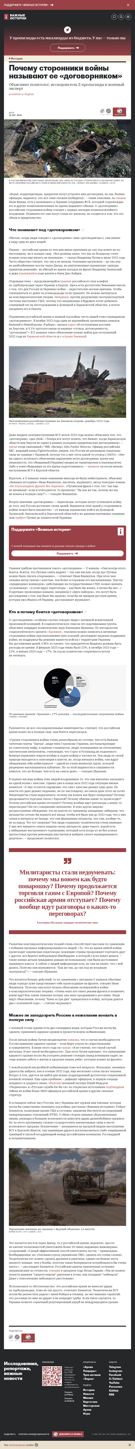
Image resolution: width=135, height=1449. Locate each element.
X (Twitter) (115, 1378)
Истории (17, 58)
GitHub (113, 1390)
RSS (111, 1394)
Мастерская (91, 1405)
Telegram (115, 1367)
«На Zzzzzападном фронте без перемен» (36, 486)
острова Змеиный (74, 336)
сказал (65, 1047)
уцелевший (27, 273)
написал (93, 466)
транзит (65, 281)
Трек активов (92, 1374)
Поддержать (66, 47)
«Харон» (88, 1378)
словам (121, 198)
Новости (88, 1393)
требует (20, 517)
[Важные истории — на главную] (15, 17)
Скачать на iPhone (69, 1393)
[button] (128, 17)
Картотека (90, 1401)
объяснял (55, 1083)
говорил (54, 1270)
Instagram (115, 1370)
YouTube (114, 1382)
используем (17, 1445)
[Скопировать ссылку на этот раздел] (83, 230)
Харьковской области (41, 336)
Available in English (21, 94)
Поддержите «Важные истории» (26, 5)
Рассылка (115, 1386)
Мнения (88, 1397)
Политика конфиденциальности (33, 1434)
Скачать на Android (69, 1399)
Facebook (115, 1374)
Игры (86, 1413)
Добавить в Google (119, 114)
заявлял (73, 1040)
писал (13, 447)
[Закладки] (114, 17)
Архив (87, 1409)
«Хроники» (54, 632)
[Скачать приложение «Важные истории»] (52, 1376)
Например (61, 297)
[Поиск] (121, 17)
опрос (72, 324)
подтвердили (115, 1087)
